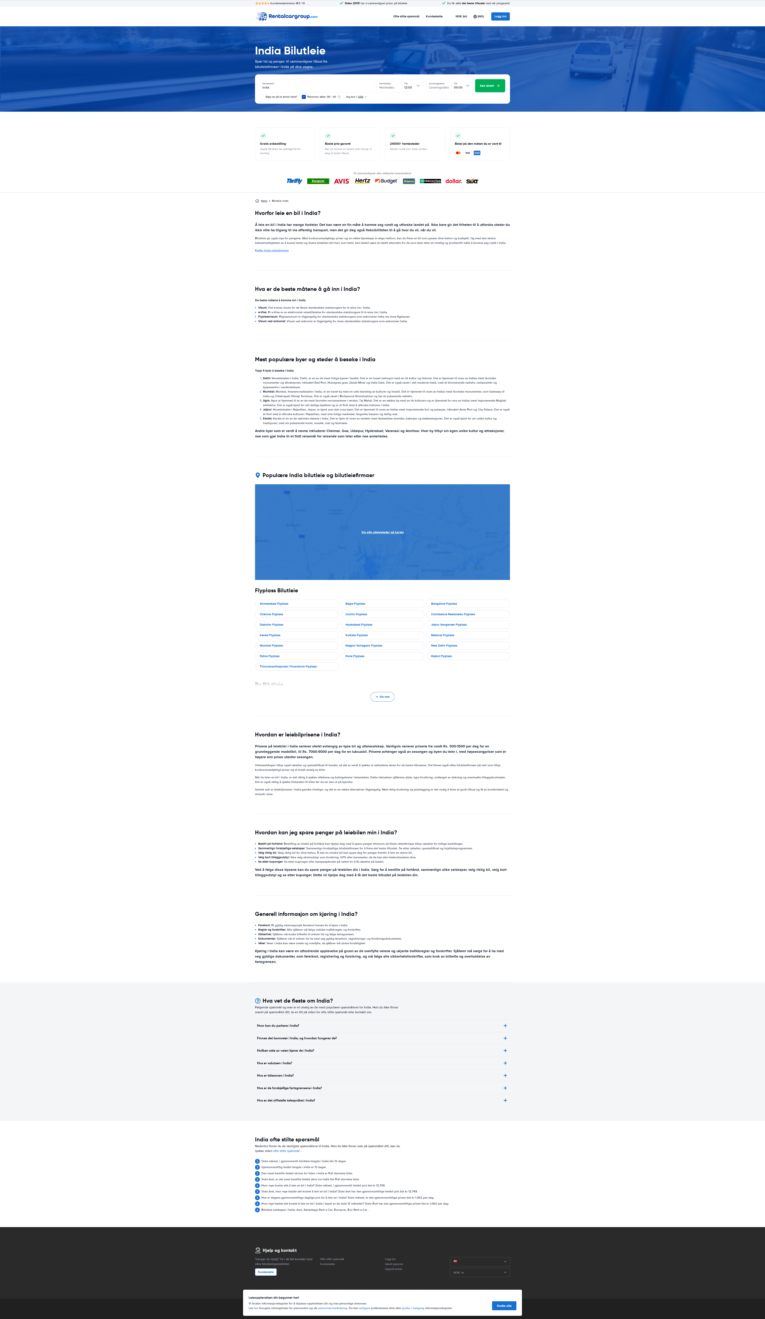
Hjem (264, 201)
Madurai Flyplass (442, 635)
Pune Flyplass (354, 656)
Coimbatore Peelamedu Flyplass (453, 614)
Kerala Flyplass (270, 635)
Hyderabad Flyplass (358, 624)
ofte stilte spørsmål (286, 1151)
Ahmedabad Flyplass (274, 603)
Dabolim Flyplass (271, 624)
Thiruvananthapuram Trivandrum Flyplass (288, 666)
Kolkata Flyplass (356, 635)
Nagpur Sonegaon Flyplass (363, 645)
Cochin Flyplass (356, 614)
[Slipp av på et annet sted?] (262, 97)
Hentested (268, 83)
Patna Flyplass (270, 656)
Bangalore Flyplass (444, 603)
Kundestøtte (434, 16)
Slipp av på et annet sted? (280, 96)
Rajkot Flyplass (441, 656)
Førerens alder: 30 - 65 (321, 96)
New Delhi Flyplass (444, 645)
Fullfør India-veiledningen (272, 250)
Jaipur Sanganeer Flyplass (449, 624)
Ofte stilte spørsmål (406, 16)
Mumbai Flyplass (271, 645)
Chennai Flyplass (271, 614)
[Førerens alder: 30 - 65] (304, 97)
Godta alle (504, 1305)
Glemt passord (394, 1264)
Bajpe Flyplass (355, 603)
